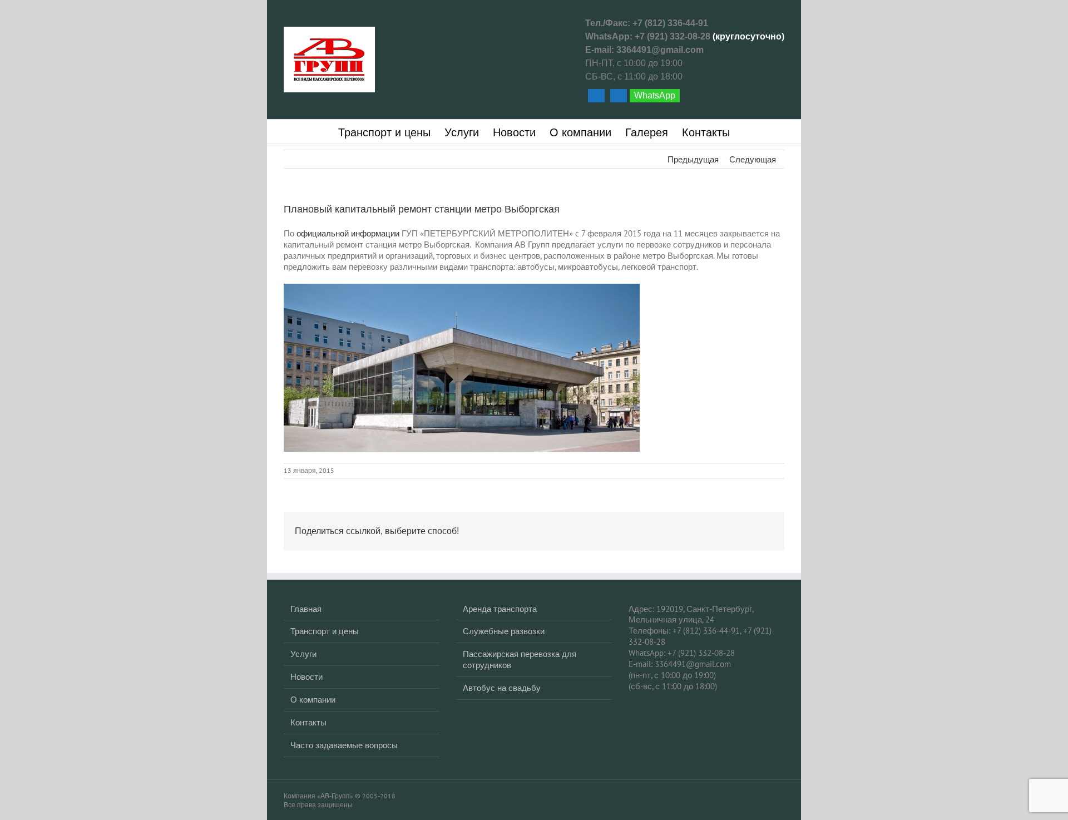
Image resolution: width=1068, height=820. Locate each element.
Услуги (303, 654)
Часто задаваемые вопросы (344, 745)
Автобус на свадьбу (502, 688)
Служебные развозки (504, 631)
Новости (306, 676)
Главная (306, 609)
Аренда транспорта (500, 609)
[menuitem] (391, 132)
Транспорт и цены (324, 631)
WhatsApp (654, 95)
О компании (312, 699)
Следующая (752, 159)
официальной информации (347, 233)
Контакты (308, 722)
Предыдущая (693, 159)
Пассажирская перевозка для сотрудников (519, 659)
